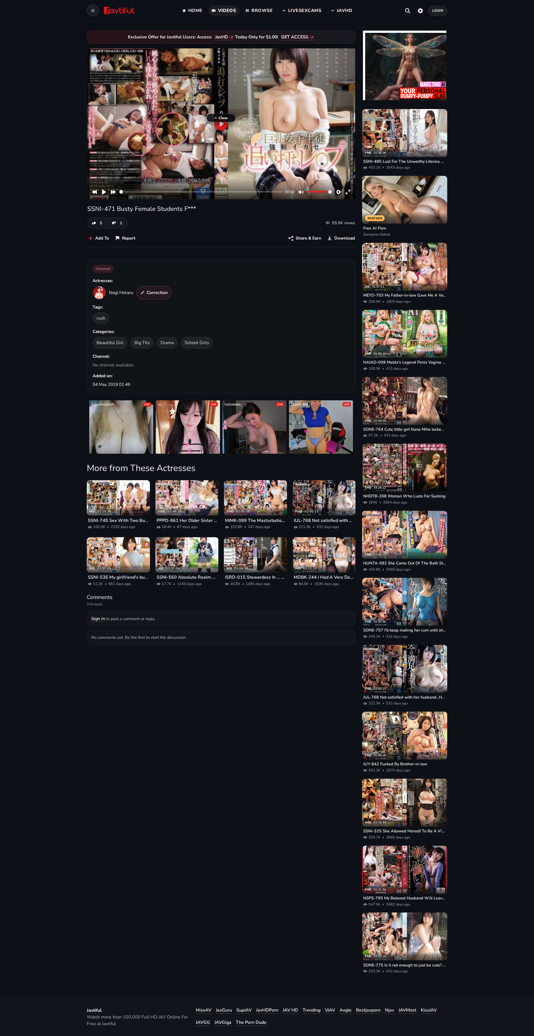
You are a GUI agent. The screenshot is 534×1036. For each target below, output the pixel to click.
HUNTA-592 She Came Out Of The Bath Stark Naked (404, 563)
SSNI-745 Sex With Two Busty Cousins (118, 520)
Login (437, 10)
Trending (311, 1010)
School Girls (197, 343)
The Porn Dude (251, 1022)
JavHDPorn (267, 1010)
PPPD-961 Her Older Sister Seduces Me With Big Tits (187, 520)
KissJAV (429, 1010)
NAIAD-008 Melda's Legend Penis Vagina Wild (404, 362)
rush (101, 318)
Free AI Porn (374, 228)
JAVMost (407, 1010)
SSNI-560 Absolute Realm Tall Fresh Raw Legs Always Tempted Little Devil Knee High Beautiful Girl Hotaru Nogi (187, 577)
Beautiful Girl (110, 343)
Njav (389, 1010)
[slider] (201, 191)
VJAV (330, 1010)
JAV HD (290, 1010)
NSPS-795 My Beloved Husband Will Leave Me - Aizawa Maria (404, 898)
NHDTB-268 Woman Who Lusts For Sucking (404, 496)
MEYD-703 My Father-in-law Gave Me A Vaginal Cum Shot (404, 295)
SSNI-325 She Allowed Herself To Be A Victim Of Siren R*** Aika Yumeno (404, 831)
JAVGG (203, 1022)
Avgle (346, 1010)
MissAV (203, 1010)
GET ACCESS (294, 37)
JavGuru (224, 1010)
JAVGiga (222, 1022)
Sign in (98, 619)
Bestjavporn (368, 1010)
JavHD (221, 37)
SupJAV (244, 1010)
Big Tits (142, 343)
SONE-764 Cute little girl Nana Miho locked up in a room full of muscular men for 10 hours (404, 429)
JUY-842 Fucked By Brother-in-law (395, 764)
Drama (167, 343)
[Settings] (420, 10)
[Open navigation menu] (93, 10)
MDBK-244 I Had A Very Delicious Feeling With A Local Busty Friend (324, 577)
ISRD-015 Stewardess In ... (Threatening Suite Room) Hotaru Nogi (255, 577)
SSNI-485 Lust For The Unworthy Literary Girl (404, 161)
